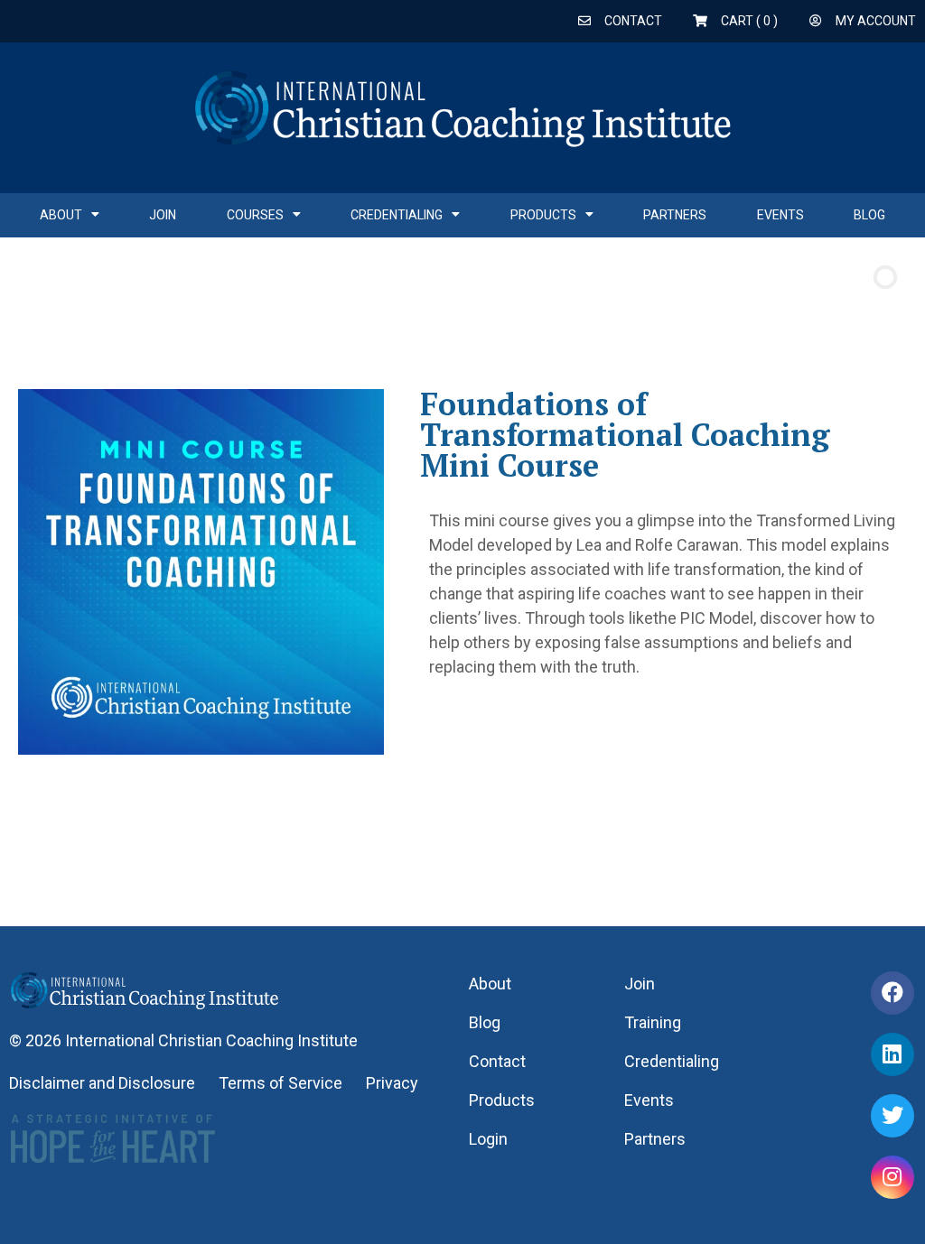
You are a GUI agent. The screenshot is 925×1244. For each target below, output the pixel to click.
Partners (674, 215)
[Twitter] (892, 1115)
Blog (869, 215)
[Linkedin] (892, 1054)
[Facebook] (892, 993)
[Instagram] (892, 1177)
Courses (255, 215)
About (61, 215)
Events (780, 215)
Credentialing (396, 215)
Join (162, 215)
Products (543, 215)
